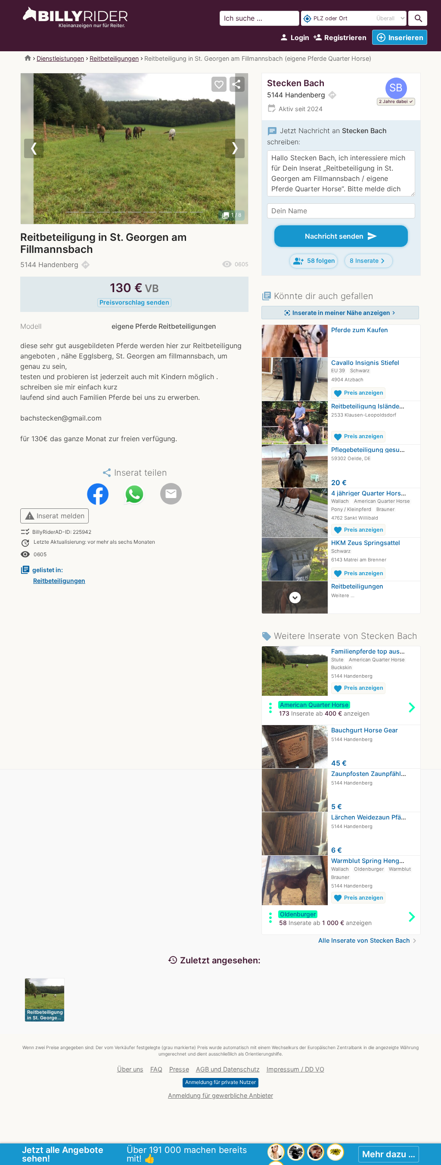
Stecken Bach (295, 83)
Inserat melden (54, 516)
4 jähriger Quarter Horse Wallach (380, 493)
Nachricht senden (341, 236)
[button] (38, 148)
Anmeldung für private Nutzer (220, 1082)
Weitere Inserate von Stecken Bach (339, 636)
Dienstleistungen (60, 58)
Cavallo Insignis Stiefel (365, 362)
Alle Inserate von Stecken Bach (368, 940)
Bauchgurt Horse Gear (364, 730)
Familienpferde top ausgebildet (377, 651)
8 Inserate (369, 261)
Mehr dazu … (388, 1154)
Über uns (130, 1069)
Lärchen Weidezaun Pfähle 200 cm (382, 817)
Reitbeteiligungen (114, 58)
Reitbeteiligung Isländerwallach (378, 406)
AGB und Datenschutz (228, 1069)
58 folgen (314, 261)
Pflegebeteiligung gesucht (370, 449)
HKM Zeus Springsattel (365, 542)
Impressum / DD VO (295, 1069)
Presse (179, 1069)
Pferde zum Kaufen (359, 329)
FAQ (156, 1069)
